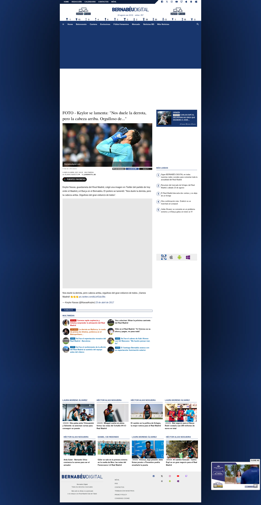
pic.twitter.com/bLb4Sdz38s (92, 297)
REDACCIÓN (77, 2)
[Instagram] (171, 2)
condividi (131, 169)
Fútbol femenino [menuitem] (121, 24)
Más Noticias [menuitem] (163, 24)
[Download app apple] (186, 2)
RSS (116, 483)
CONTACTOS (103, 2)
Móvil (117, 480)
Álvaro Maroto (71, 174)
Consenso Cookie (122, 498)
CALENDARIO (90, 2)
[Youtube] (176, 2)
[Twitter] (167, 2)
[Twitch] (182, 2)
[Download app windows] (196, 2)
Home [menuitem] (70, 24)
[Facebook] (162, 2)
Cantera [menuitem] (93, 24)
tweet (145, 169)
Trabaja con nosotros (124, 491)
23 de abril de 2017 (104, 302)
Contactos (119, 487)
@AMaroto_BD (89, 174)
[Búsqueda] (198, 24)
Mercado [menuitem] (136, 24)
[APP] (164, 257)
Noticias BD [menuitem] (148, 24)
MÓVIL (113, 2)
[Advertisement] (130, 48)
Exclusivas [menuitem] (105, 24)
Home (66, 2)
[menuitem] (63, 24)
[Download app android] (191, 2)
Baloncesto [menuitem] (81, 24)
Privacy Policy (121, 494)
